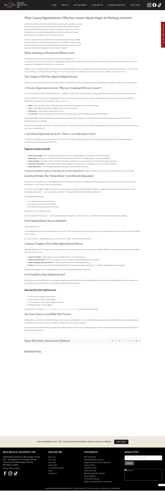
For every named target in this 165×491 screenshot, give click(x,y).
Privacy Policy (105, 488)
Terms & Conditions (93, 488)
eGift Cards (121, 442)
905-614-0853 (14, 468)
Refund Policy (115, 488)
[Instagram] (149, 5)
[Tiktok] (160, 5)
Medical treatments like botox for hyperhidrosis (60, 309)
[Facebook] (154, 5)
